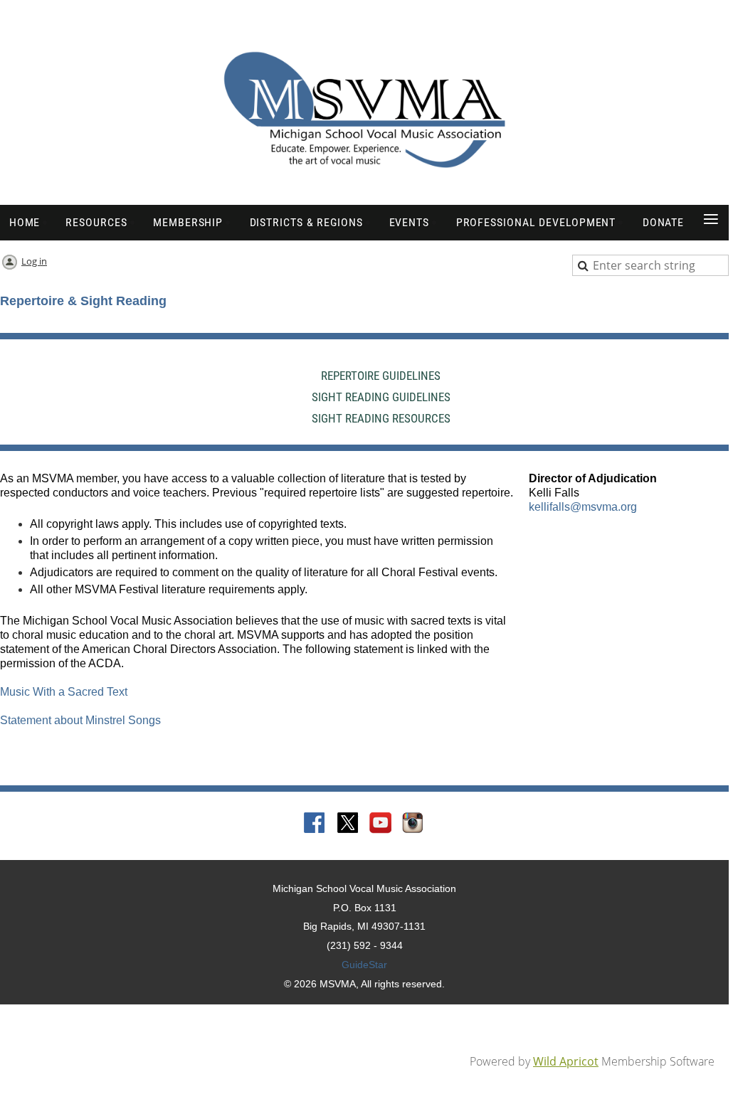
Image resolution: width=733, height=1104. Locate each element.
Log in (34, 261)
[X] (348, 823)
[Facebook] (315, 823)
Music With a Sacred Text (63, 692)
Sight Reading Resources (381, 418)
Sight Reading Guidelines (381, 397)
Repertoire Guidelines (381, 375)
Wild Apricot (565, 1061)
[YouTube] (380, 823)
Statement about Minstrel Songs (80, 720)
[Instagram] (413, 823)
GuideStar (364, 964)
